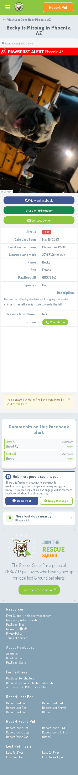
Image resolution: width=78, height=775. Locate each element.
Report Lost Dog (16, 708)
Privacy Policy (14, 633)
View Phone (57, 322)
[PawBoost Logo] (19, 7)
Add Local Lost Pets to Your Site (26, 687)
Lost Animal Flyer (52, 757)
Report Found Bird (53, 728)
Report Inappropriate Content (19, 43)
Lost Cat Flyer (50, 752)
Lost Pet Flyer (14, 752)
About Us (12, 654)
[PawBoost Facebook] (21, 629)
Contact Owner (41, 220)
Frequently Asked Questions (24, 620)
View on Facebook (41, 200)
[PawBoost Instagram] (26, 629)
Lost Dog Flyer (15, 757)
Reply (70, 446)
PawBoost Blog (15, 625)
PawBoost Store (16, 663)
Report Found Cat (17, 737)
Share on (32, 210)
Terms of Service (16, 638)
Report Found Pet (17, 728)
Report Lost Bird (52, 703)
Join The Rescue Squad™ (39, 590)
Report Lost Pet (16, 703)
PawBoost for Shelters (20, 678)
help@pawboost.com (38, 616)
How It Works (14, 658)
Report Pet (58, 7)
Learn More (20, 404)
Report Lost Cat (16, 712)
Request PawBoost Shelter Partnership (30, 683)
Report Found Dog (17, 732)
